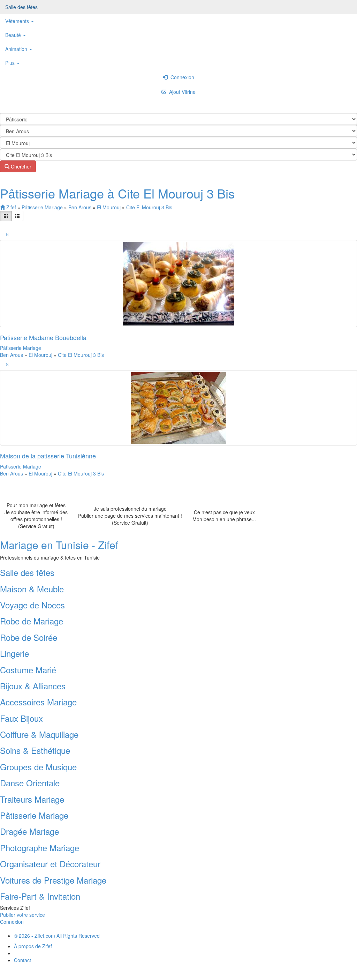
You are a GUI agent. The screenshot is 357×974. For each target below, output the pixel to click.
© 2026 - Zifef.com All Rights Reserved (57, 935)
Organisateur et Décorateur (50, 863)
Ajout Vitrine (181, 91)
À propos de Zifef (33, 946)
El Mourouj (109, 207)
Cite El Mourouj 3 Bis (149, 207)
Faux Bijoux (21, 718)
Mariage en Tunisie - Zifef (59, 544)
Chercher (20, 166)
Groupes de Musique (38, 767)
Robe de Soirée (28, 637)
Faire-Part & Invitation (40, 896)
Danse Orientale (30, 783)
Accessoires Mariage (38, 702)
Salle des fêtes (21, 6)
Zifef (10, 207)
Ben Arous (80, 207)
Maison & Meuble (32, 589)
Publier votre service (22, 914)
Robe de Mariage (31, 621)
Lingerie (14, 653)
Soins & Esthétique (35, 750)
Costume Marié (28, 670)
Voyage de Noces (32, 605)
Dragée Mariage (29, 831)
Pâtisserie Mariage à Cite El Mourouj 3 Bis (117, 193)
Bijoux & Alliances (33, 686)
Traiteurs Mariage (32, 799)
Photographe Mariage (39, 847)
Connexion (181, 77)
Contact (22, 960)
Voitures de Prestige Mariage (53, 880)
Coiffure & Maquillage (39, 734)
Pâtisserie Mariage (43, 207)
